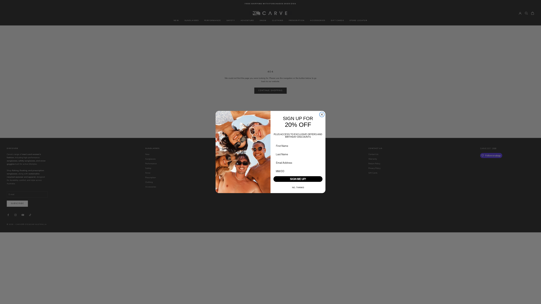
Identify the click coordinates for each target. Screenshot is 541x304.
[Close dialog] (321, 114)
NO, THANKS (298, 187)
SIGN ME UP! (298, 179)
